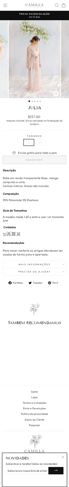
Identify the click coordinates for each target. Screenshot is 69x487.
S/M (28, 142)
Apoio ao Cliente (34, 419)
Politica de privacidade (34, 413)
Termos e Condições (34, 402)
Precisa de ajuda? (34, 271)
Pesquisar (34, 425)
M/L (40, 142)
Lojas (34, 397)
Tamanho (34, 136)
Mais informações (34, 264)
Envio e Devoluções (34, 408)
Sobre (34, 391)
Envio (29, 120)
